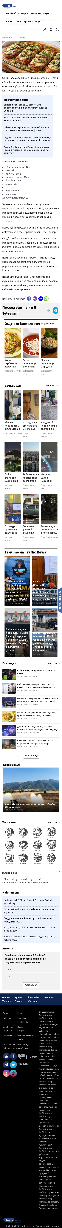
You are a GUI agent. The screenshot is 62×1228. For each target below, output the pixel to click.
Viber (35, 298)
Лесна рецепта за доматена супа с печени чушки (29, 364)
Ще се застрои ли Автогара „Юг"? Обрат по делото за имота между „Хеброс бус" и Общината (44, 641)
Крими (9, 21)
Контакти (8, 1035)
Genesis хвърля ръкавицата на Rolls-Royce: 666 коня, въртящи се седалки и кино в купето (37, 701)
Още (37, 21)
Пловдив (11, 13)
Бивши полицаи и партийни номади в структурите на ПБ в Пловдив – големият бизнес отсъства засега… (17, 639)
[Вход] (44, 30)
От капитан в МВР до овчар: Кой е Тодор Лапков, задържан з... (28, 902)
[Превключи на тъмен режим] (57, 29)
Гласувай (30, 985)
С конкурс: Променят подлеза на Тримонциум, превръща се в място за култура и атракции (12, 530)
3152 (44, 488)
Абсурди (32, 1001)
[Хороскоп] (31, 864)
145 (20, 371)
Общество (32, 997)
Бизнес (47, 13)
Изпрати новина (60, 600)
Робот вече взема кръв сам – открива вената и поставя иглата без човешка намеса (36, 687)
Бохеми (19, 1001)
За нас (6, 1013)
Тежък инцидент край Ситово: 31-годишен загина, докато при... (29, 938)
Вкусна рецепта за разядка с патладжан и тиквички (47, 364)
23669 (21, 433)
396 (36, 690)
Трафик (6, 1001)
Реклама (7, 1018)
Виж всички (51, 323)
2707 (56, 537)
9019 (26, 488)
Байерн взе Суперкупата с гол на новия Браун (36, 672)
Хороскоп (9, 822)
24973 (22, 655)
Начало (6, 997)
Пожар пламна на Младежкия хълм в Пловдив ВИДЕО (11, 478)
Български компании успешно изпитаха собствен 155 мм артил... (30, 805)
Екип (19, 1013)
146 (36, 676)
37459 (45, 436)
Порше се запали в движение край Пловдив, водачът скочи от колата (28, 530)
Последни (9, 663)
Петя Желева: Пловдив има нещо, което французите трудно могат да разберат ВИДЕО (17, 590)
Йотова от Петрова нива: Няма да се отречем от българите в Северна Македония (35, 743)
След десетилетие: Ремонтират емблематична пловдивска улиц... (28, 920)
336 (36, 746)
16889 (22, 603)
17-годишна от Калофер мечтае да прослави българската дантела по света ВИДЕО (30, 426)
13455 (50, 655)
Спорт (18, 21)
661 (26, 374)
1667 (26, 436)
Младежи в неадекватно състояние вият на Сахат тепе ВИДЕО (49, 426)
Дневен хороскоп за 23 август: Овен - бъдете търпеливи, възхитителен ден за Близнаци (37, 729)
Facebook (29, 298)
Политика (35, 13)
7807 (26, 540)
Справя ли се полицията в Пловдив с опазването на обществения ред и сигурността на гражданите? (26, 959)
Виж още (30, 755)
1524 (37, 732)
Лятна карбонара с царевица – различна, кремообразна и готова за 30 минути (13, 364)
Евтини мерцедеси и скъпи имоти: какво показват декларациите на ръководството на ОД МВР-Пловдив (15, 426)
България (23, 13)
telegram (40, 298)
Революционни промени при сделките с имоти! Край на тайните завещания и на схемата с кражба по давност (31, 478)
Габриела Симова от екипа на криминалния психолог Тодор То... (30, 911)
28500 (21, 810)
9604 (8, 488)
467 (36, 704)
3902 (8, 540)
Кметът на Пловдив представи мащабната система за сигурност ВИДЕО (44, 590)
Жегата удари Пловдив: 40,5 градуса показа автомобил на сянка (48, 478)
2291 (44, 374)
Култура (29, 21)
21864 (50, 603)
